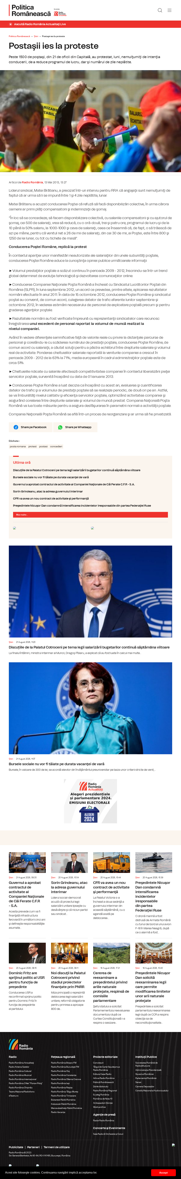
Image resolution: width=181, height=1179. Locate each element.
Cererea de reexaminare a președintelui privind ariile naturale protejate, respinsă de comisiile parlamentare (111, 981)
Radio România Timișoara (63, 1096)
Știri (36, 36)
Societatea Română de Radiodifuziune (146, 1064)
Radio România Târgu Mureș (64, 1092)
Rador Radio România (103, 1120)
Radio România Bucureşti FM (65, 1067)
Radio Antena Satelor (19, 1067)
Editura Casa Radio (102, 1074)
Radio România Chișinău (21, 1088)
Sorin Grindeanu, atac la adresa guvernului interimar (90, 491)
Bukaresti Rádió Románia (63, 1100)
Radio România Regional (105, 1091)
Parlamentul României (146, 1078)
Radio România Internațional (22, 1079)
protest (32, 446)
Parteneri (33, 1147)
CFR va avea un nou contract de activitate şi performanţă (90, 498)
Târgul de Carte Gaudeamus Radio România (106, 1068)
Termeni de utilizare (57, 1147)
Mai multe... (22, 515)
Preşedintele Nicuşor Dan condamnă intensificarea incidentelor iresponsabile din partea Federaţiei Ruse (90, 505)
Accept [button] (163, 1172)
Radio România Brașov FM (63, 1063)
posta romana (18, 446)
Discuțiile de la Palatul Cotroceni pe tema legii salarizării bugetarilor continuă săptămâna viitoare (90, 470)
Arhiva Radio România (104, 1078)
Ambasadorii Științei (103, 1103)
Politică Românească (103, 1082)
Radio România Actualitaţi (21, 1063)
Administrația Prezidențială (148, 1070)
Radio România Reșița (61, 1088)
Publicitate (16, 1147)
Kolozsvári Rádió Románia (63, 1104)
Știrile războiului (100, 1086)
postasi (43, 446)
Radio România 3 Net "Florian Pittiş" (26, 1083)
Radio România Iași (60, 1083)
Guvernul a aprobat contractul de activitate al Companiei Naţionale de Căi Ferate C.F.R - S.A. (90, 484)
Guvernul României (144, 1074)
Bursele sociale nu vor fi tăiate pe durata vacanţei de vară (90, 477)
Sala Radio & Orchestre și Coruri (108, 1134)
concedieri (56, 446)
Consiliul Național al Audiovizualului (151, 1091)
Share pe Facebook (33, 427)
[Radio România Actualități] (37, 10)
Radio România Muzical (20, 1075)
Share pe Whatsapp (78, 427)
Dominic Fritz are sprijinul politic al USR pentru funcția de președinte (27, 974)
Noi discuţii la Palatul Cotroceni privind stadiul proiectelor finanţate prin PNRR (69, 974)
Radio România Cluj (60, 1071)
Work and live (99, 1107)
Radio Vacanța (58, 1112)
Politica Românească (19, 36)
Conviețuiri (98, 1063)
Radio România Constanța (63, 1075)
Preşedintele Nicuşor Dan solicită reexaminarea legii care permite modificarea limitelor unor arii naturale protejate (153, 981)
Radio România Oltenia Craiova (66, 1079)
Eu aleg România (101, 1095)
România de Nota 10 (102, 1099)
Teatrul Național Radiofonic (22, 1092)
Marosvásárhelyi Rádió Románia (66, 1108)
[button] (98, 1173)
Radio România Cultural (20, 1071)
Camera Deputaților (144, 1086)
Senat (138, 1082)
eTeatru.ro (13, 1096)
